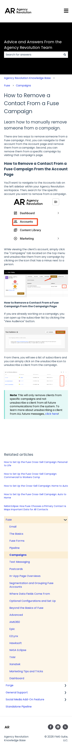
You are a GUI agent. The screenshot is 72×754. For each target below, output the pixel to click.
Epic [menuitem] (12, 629)
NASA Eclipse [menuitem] (17, 650)
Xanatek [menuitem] (14, 664)
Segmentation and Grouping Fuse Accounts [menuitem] (31, 585)
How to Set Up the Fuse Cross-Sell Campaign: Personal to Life (35, 463)
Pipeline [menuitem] (14, 548)
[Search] (65, 55)
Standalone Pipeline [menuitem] (19, 706)
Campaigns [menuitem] (17, 555)
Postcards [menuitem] (16, 569)
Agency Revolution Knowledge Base (27, 78)
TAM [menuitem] (12, 657)
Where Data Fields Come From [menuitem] (29, 594)
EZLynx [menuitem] (13, 636)
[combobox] (33, 55)
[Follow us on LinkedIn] (58, 727)
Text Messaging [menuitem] (19, 562)
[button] (65, 520)
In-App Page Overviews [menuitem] (25, 576)
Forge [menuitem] (9, 685)
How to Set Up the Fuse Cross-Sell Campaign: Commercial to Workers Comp (30, 475)
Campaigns (23, 85)
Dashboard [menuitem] (16, 678)
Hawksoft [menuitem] (15, 643)
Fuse (7, 85)
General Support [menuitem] (17, 692)
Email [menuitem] (12, 527)
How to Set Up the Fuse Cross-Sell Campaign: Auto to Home (35, 496)
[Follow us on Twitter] (65, 727)
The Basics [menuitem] (16, 534)
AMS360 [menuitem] (14, 622)
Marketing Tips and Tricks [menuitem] (26, 671)
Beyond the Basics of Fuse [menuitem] (26, 608)
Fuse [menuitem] (9, 520)
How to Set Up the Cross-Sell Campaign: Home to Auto (36, 485)
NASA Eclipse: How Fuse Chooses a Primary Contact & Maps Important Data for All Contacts (35, 507)
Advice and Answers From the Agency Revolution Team (33, 44)
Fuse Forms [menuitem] (16, 541)
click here (51, 414)
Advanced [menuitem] (16, 615)
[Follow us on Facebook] (50, 727)
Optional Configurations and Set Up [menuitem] (32, 601)
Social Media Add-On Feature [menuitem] (25, 699)
